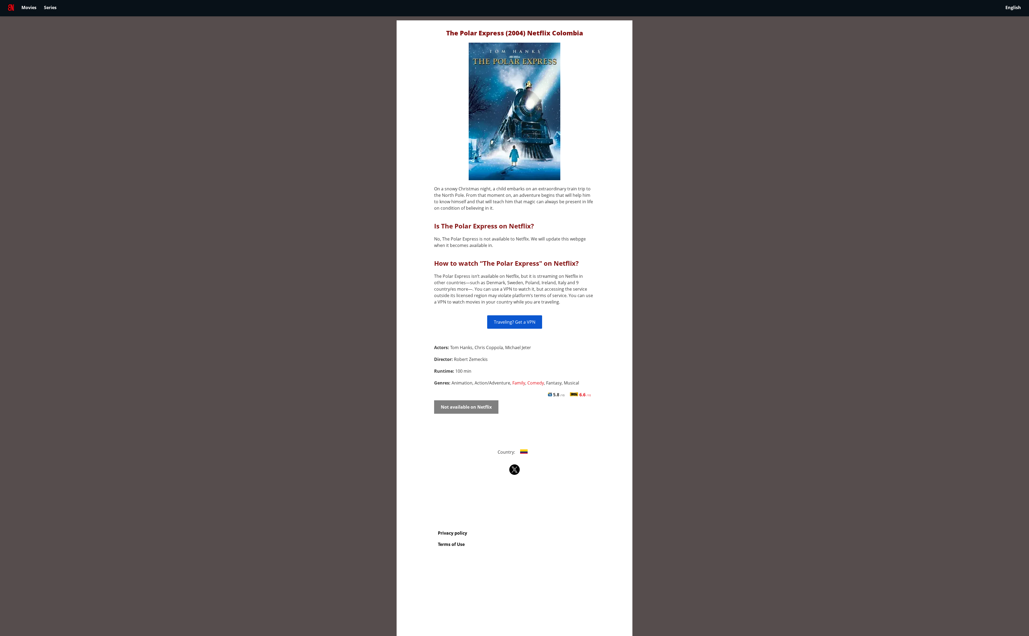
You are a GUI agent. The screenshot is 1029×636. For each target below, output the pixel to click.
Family (518, 383)
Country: (507, 452)
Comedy (535, 383)
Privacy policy (452, 533)
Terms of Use (451, 544)
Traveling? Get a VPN (514, 322)
